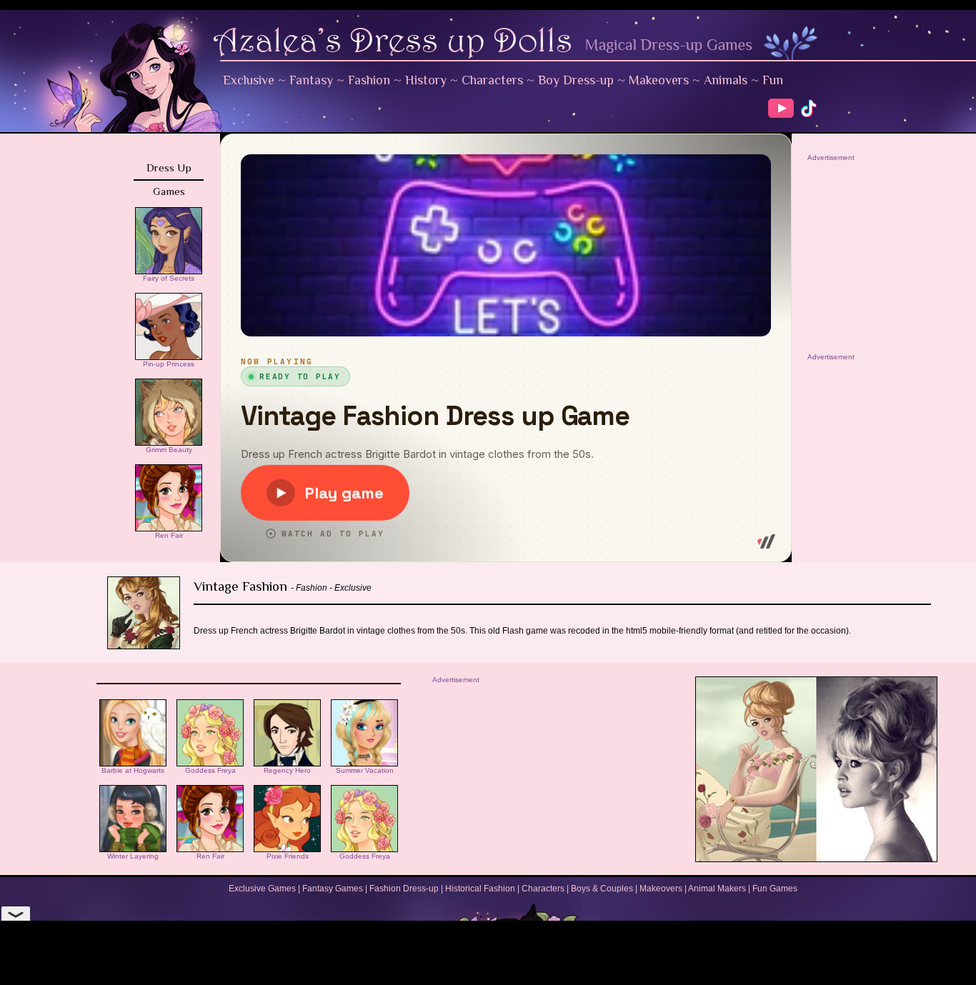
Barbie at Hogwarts (132, 770)
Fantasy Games (332, 889)
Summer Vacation (365, 770)
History (426, 80)
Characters (492, 80)
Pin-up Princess (168, 364)
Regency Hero (287, 770)
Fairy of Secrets (168, 278)
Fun (772, 80)
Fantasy (311, 80)
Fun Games (774, 889)
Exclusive (248, 80)
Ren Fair (169, 535)
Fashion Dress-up (404, 889)
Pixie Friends (288, 856)
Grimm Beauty (169, 450)
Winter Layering (133, 856)
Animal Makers (717, 889)
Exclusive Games (262, 889)
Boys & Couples (602, 889)
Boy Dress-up (576, 80)
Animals (725, 80)
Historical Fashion (480, 889)
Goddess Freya (210, 770)
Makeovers (659, 80)
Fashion (369, 80)
